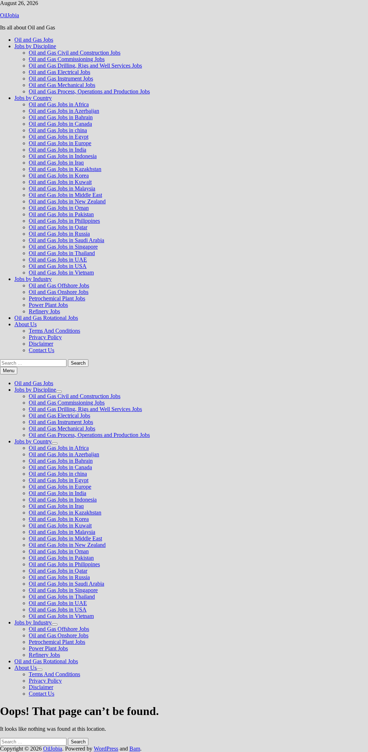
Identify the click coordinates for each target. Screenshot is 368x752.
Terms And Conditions (54, 331)
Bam (134, 749)
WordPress (106, 749)
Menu (8, 370)
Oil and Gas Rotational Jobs (46, 318)
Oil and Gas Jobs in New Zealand (67, 201)
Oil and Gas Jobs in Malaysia (62, 188)
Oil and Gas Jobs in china (58, 130)
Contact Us (41, 350)
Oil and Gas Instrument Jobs (61, 78)
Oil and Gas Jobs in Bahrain (61, 117)
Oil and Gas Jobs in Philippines (64, 221)
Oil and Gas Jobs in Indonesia (63, 156)
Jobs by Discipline (35, 46)
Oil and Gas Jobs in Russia (59, 234)
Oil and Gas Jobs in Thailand (62, 253)
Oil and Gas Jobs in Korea (59, 175)
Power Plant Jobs (48, 305)
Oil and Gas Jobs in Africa (59, 104)
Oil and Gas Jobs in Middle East (65, 195)
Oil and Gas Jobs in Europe (60, 143)
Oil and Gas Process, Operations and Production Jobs (89, 91)
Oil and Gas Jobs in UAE (58, 260)
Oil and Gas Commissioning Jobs (67, 59)
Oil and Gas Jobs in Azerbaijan (64, 111)
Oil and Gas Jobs (33, 40)
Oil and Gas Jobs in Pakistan (61, 214)
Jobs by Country (33, 98)
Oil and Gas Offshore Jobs (59, 285)
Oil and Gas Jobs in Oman (59, 208)
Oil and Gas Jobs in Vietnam (61, 272)
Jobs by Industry (33, 279)
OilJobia (9, 15)
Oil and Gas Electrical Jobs (59, 72)
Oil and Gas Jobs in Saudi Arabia (66, 240)
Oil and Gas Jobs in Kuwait (60, 182)
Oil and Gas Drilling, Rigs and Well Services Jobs (85, 66)
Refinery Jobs (44, 311)
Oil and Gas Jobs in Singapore (63, 247)
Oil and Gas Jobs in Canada (60, 124)
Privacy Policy (45, 337)
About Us (25, 324)
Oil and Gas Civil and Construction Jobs (74, 53)
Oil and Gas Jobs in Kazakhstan (65, 169)
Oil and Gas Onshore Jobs (58, 292)
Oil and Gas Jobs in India (57, 150)
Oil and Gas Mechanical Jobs (62, 85)
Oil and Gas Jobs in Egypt (58, 137)
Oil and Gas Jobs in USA (58, 266)
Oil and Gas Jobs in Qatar (58, 227)
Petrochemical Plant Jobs (57, 298)
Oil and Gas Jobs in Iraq (56, 163)
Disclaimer (41, 344)
